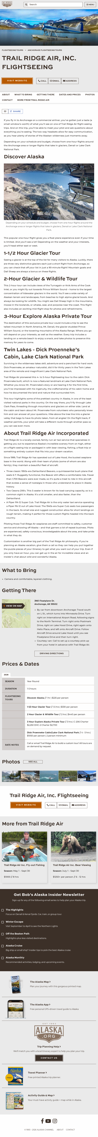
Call (43, 81)
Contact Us (49, 1058)
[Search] (26, 4)
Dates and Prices (70, 95)
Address (71, 81)
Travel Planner (37, 1073)
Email (55, 81)
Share (17, 112)
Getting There (45, 95)
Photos (90, 95)
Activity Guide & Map (40, 1095)
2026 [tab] (6, 675)
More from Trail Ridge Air (33, 100)
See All (32, 762)
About (6, 95)
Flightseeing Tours (12, 50)
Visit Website (17, 81)
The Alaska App (39, 1004)
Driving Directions (52, 654)
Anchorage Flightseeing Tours (45, 50)
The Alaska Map (39, 982)
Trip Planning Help (48, 1047)
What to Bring (23, 95)
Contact (7, 100)
